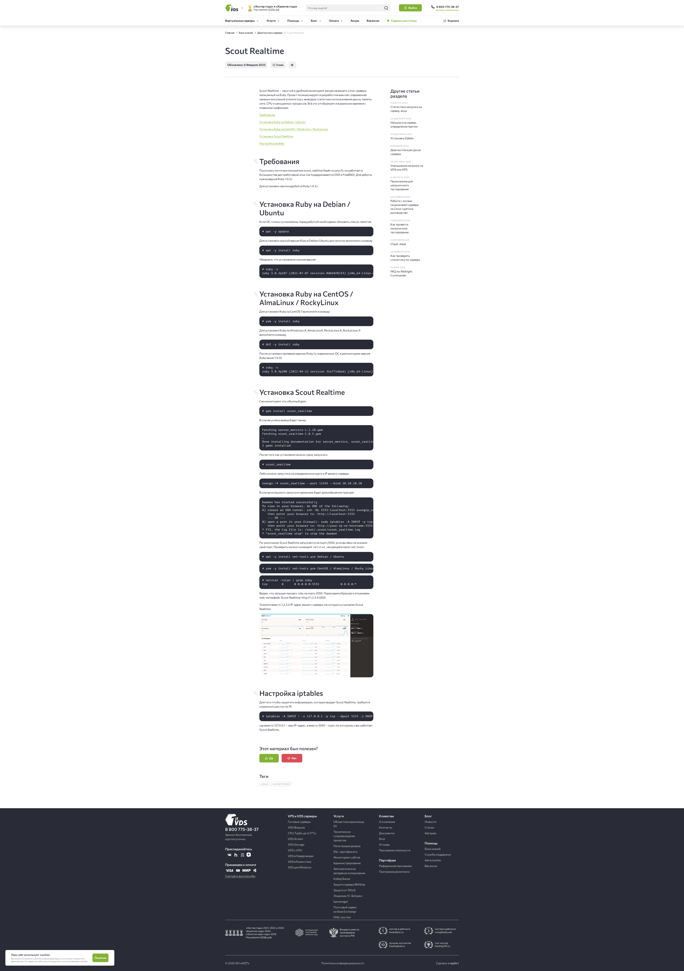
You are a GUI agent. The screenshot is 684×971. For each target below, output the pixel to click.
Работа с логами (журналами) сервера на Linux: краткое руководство (404, 206)
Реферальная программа (395, 866)
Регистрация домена (346, 846)
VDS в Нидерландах (301, 856)
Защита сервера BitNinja (349, 884)
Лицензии (347, 895)
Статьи (429, 827)
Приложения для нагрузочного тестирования (401, 185)
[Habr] (236, 855)
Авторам (430, 833)
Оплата (334, 20)
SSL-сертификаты (345, 851)
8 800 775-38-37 (242, 829)
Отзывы (384, 844)
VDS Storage (296, 844)
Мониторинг (282, 784)
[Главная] (232, 7)
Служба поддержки (438, 854)
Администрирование (347, 863)
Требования (267, 114)
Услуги (271, 20)
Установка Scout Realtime (276, 136)
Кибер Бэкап (341, 878)
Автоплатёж (433, 860)
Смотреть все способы (240, 876)
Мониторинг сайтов (346, 857)
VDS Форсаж (296, 827)
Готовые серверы (299, 821)
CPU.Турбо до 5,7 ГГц (302, 833)
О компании (387, 821)
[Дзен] (249, 855)
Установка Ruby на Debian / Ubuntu (282, 122)
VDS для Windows (299, 867)
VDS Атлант (295, 838)
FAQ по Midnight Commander (401, 273)
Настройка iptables (271, 143)
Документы (387, 833)
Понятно (101, 957)
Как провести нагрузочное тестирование (399, 228)
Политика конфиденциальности (342, 963)
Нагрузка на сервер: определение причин (404, 124)
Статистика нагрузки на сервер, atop (406, 108)
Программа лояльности (394, 850)
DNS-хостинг (342, 917)
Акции (355, 20)
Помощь (293, 20)
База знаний (433, 848)
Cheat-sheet (398, 244)
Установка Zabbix (402, 138)
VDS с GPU (295, 850)
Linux (264, 784)
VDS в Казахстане (299, 861)
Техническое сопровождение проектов (344, 836)
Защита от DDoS (344, 890)
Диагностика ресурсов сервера (405, 151)
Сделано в (443, 963)
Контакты (385, 827)
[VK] (229, 855)
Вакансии (373, 20)
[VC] (242, 855)
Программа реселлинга (394, 871)
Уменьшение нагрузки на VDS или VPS (406, 167)
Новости (430, 821)
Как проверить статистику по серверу (405, 257)
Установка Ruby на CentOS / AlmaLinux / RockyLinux (293, 129)
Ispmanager (340, 901)
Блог (314, 20)
